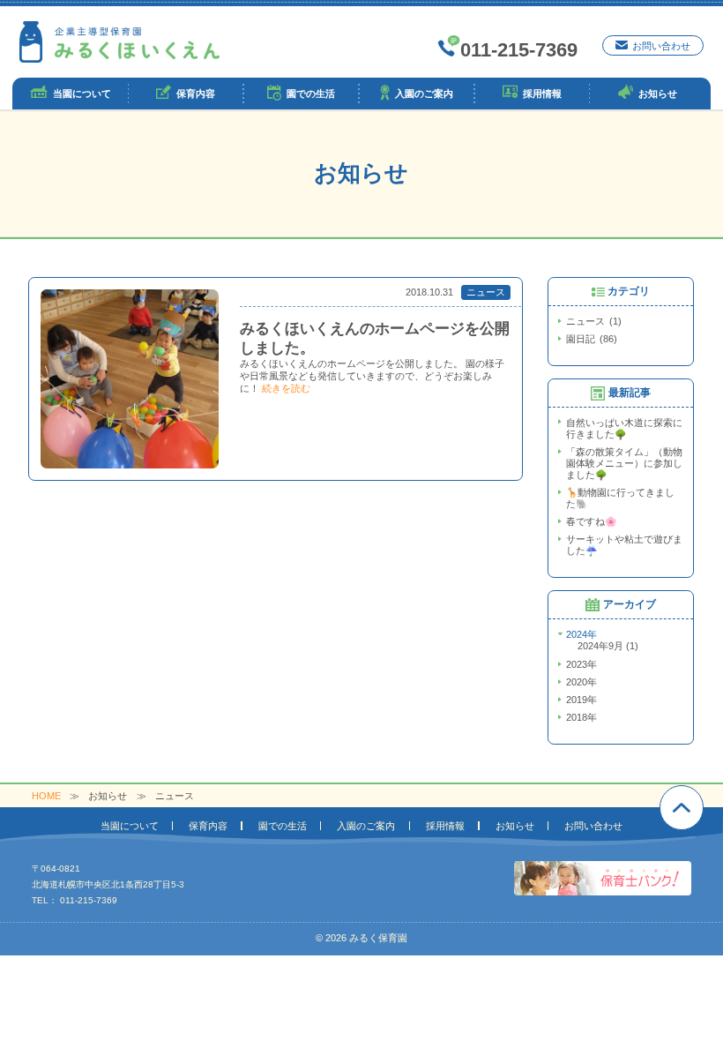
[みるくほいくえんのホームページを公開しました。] (130, 378)
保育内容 (208, 825)
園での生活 (282, 825)
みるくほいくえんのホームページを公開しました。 (375, 337)
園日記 (590, 338)
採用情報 (445, 825)
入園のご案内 (366, 825)
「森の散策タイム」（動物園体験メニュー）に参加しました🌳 (624, 463)
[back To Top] (682, 807)
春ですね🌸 (591, 521)
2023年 (581, 664)
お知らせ (515, 825)
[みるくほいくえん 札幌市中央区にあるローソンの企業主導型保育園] (119, 42)
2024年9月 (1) (608, 645)
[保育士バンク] (602, 878)
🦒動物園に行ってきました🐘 (620, 498)
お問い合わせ (593, 825)
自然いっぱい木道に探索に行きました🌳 (624, 428)
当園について (130, 825)
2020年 (581, 682)
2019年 (581, 699)
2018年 (581, 717)
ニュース (485, 292)
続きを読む (286, 388)
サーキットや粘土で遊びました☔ (624, 545)
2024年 (581, 634)
